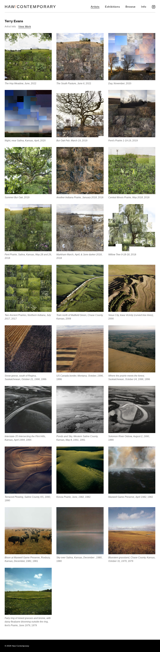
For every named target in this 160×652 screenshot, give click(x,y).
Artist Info (10, 26)
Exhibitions (112, 6)
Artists (95, 6)
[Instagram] (153, 7)
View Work (24, 26)
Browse (130, 6)
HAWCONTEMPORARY (30, 6)
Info (143, 6)
